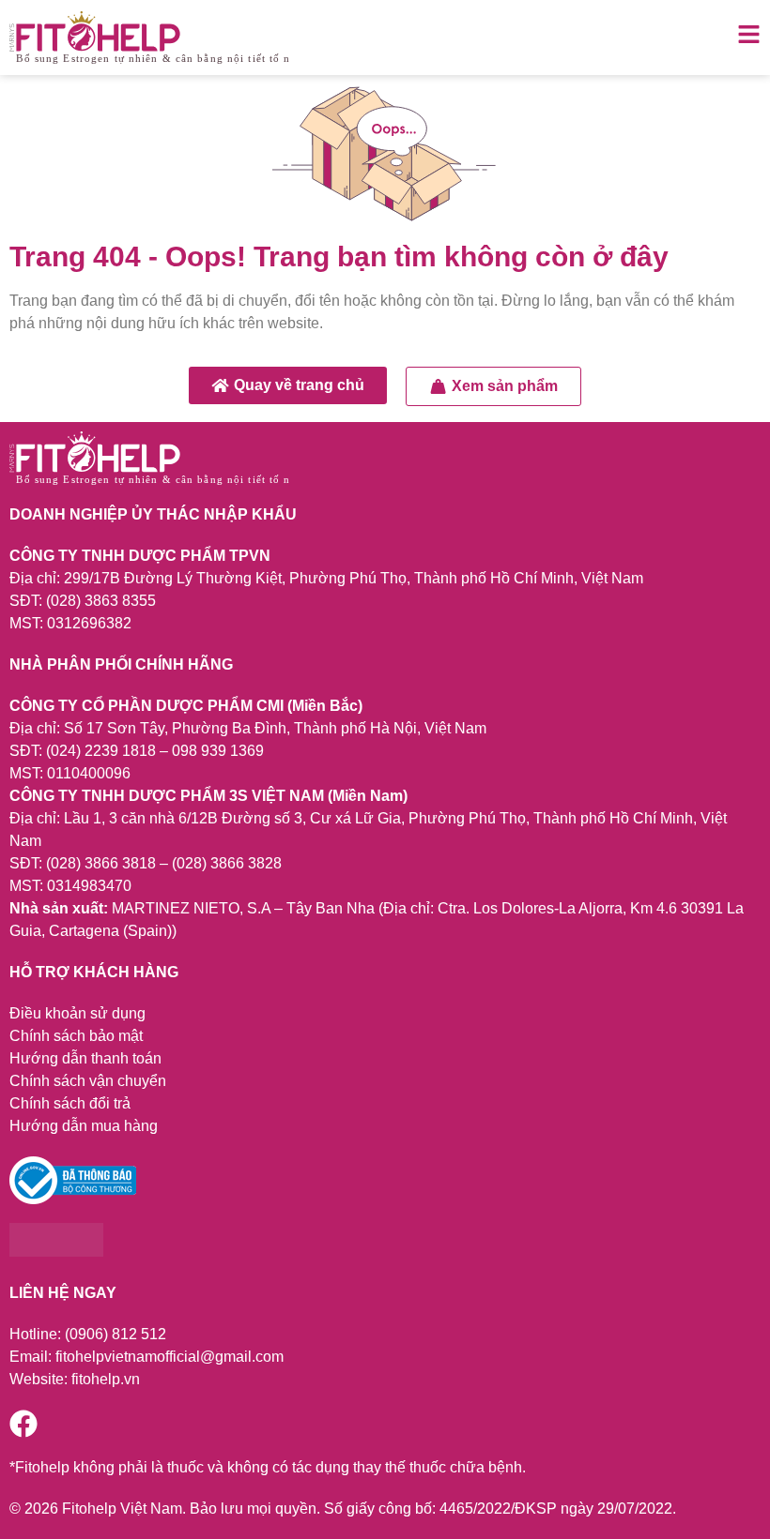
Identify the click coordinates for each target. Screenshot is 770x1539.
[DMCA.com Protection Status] (56, 1252)
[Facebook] (23, 1424)
